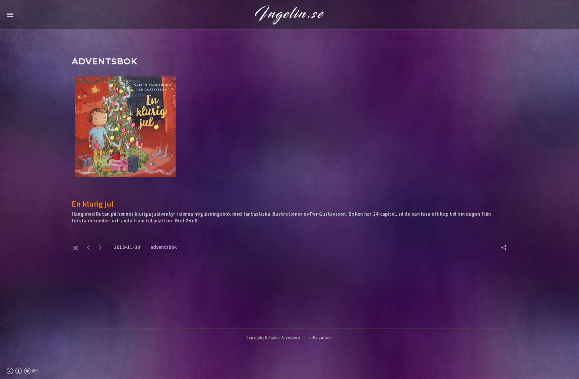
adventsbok (163, 247)
